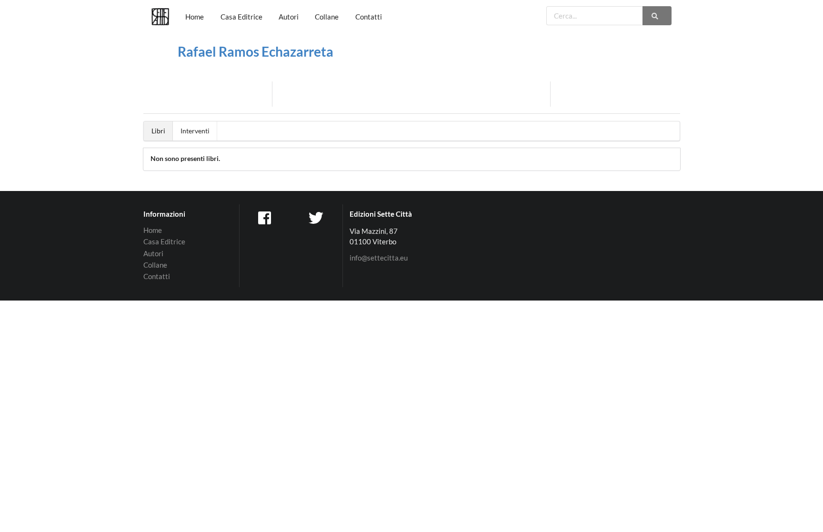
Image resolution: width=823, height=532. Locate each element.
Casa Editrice (241, 16)
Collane (327, 16)
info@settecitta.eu (379, 258)
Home (194, 16)
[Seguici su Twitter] (317, 217)
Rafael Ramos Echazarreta (255, 51)
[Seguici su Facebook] (265, 217)
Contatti (368, 16)
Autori (289, 16)
